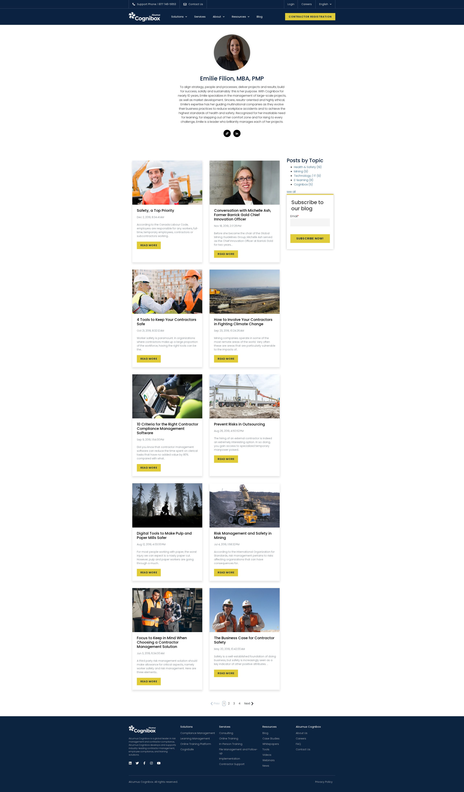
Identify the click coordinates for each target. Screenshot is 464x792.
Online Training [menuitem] (228, 738)
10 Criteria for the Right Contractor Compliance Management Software (167, 428)
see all (291, 192)
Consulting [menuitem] (226, 733)
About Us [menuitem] (301, 733)
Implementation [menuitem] (229, 758)
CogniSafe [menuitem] (187, 749)
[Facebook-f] (144, 763)
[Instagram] (151, 763)
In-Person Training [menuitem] (230, 744)
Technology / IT (307, 176)
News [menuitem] (265, 766)
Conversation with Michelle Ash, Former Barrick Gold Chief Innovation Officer (242, 215)
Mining (301, 171)
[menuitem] (154, 4)
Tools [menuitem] (265, 749)
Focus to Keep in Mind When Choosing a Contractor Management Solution (162, 642)
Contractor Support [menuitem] (232, 764)
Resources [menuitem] (269, 726)
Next (247, 703)
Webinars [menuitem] (268, 760)
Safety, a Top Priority (155, 210)
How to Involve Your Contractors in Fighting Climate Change (243, 321)
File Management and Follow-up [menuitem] (238, 751)
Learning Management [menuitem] (195, 738)
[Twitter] (137, 763)
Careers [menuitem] (301, 738)
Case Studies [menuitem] (270, 738)
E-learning (303, 180)
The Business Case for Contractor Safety (244, 640)
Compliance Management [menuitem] (197, 733)
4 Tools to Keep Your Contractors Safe (166, 321)
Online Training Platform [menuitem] (195, 744)
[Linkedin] (130, 763)
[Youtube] (158, 763)
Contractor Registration (310, 16)
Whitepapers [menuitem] (270, 744)
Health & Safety (308, 167)
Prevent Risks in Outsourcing (239, 424)
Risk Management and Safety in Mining (243, 535)
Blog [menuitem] (265, 733)
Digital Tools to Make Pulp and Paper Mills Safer (164, 535)
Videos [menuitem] (266, 755)
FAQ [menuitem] (298, 744)
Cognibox (303, 184)
